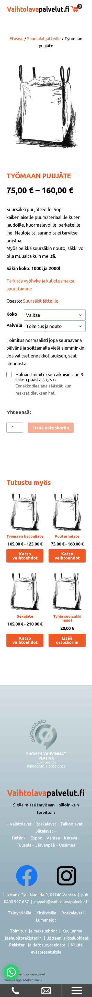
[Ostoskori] (74, 9)
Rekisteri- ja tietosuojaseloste (37, 945)
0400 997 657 (16, 901)
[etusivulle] (38, 9)
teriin (37, 938)
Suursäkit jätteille (44, 38)
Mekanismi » (32, 980)
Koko (11, 314)
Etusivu (17, 38)
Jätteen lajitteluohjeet (67, 938)
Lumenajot (46, 920)
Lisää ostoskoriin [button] (67, 640)
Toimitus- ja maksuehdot (33, 931)
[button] (11, 972)
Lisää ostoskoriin (50, 427)
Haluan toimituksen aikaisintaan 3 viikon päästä (49, 377)
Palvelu (14, 325)
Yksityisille (47, 913)
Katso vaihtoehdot (25, 556)
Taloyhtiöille (19, 913)
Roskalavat (72, 913)
